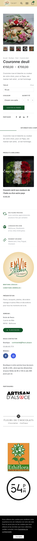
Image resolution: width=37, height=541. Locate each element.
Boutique (11, 58)
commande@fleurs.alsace (22, 342)
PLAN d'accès (14, 330)
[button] (31, 189)
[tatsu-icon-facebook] (6, 355)
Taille (5, 85)
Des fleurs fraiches (15, 212)
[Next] (32, 29)
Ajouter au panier (14, 107)
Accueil (5, 58)
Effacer (32, 85)
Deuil (16, 58)
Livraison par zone (15, 226)
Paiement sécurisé (15, 239)
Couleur (6, 95)
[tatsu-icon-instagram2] (13, 355)
